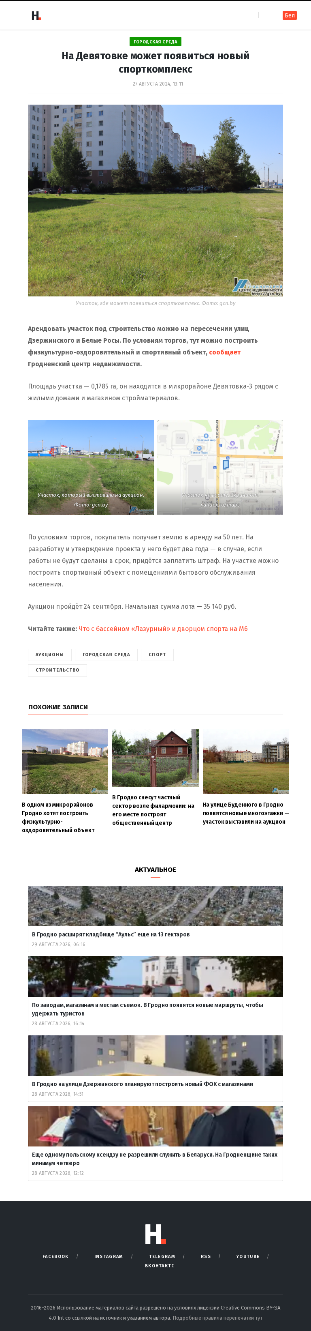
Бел (290, 15)
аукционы (50, 654)
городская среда (106, 654)
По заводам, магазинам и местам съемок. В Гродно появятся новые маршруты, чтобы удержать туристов (147, 1009)
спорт (157, 654)
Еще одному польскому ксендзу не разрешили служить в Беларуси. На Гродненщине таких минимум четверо (154, 1159)
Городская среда (155, 42)
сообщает (225, 352)
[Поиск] (265, 15)
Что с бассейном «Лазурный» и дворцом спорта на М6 (163, 629)
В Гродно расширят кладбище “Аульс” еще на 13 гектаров (111, 934)
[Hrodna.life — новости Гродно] (36, 15)
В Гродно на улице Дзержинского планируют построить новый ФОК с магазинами (143, 1084)
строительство (57, 670)
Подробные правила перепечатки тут (217, 1318)
